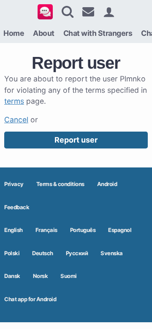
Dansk (12, 275)
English (13, 230)
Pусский (77, 253)
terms (14, 101)
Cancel (16, 119)
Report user (76, 139)
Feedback (16, 207)
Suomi (68, 275)
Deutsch (42, 253)
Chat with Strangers (98, 33)
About (43, 33)
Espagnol (119, 230)
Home (13, 33)
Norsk (40, 275)
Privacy (14, 184)
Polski (11, 253)
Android (107, 184)
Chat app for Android (30, 299)
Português (83, 230)
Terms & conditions (60, 184)
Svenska (111, 253)
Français (46, 230)
